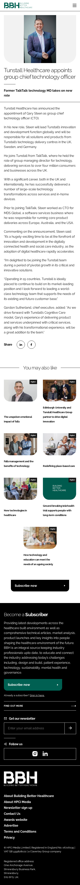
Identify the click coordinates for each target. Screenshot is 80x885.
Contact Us (12, 814)
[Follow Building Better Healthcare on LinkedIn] (45, 755)
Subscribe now (26, 586)
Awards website (15, 820)
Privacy (9, 837)
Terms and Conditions (20, 831)
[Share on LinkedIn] (21, 345)
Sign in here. (37, 695)
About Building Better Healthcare (29, 796)
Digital (33, 382)
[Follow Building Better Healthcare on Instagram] (35, 755)
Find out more (13, 706)
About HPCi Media (17, 802)
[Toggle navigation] (74, 5)
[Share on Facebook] (31, 345)
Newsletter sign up (18, 808)
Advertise (11, 825)
